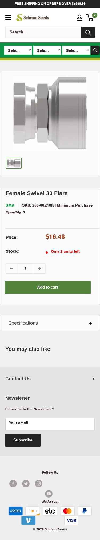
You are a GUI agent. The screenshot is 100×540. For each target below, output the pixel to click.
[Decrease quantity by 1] (11, 268)
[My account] (79, 18)
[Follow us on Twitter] (26, 483)
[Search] (88, 32)
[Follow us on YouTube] (48, 494)
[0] (90, 17)
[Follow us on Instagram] (38, 483)
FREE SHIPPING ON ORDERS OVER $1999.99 (50, 3)
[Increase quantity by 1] (39, 268)
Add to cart (47, 287)
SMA (10, 205)
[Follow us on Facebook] (13, 483)
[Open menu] (8, 17)
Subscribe (23, 440)
